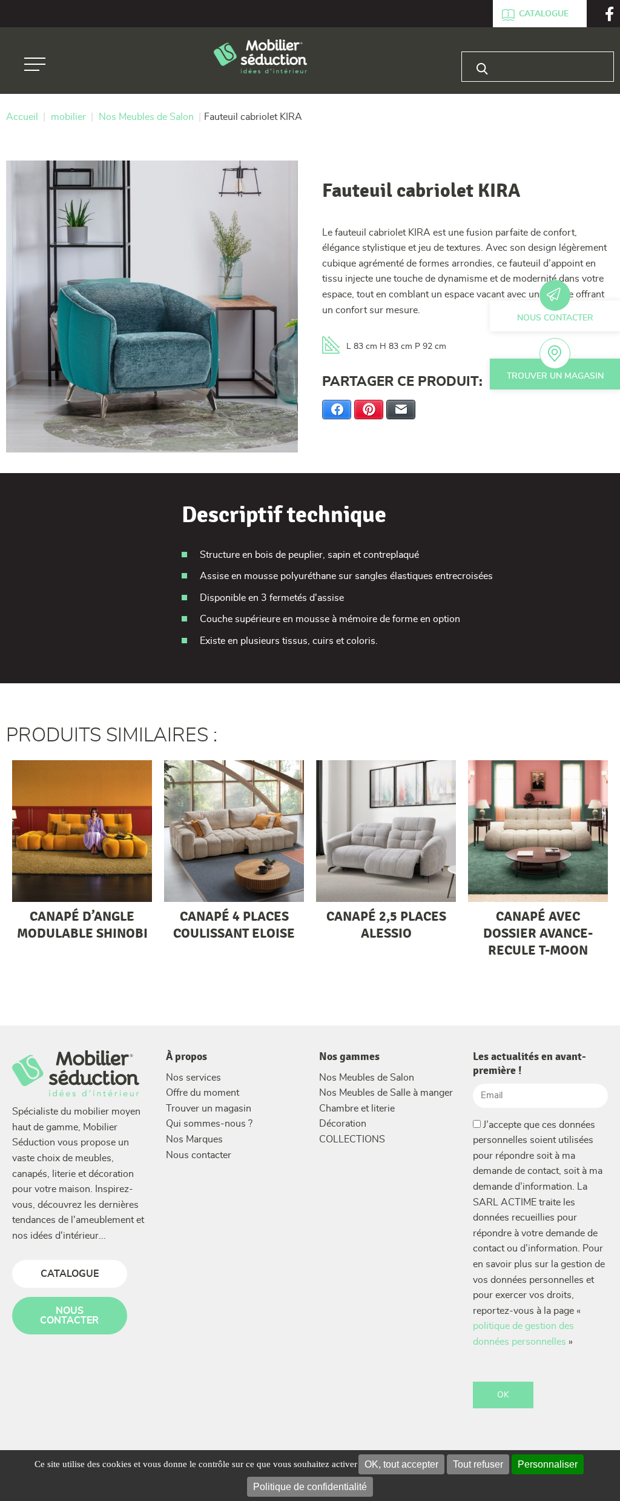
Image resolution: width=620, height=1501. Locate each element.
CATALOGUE (70, 1274)
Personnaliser (548, 1464)
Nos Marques (194, 1139)
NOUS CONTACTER (69, 1315)
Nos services (193, 1077)
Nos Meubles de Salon (366, 1077)
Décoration (342, 1123)
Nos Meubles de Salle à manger (386, 1093)
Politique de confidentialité (310, 1487)
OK (503, 1395)
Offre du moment (202, 1093)
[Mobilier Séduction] (261, 57)
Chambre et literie (357, 1108)
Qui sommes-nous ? (209, 1123)
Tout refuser (478, 1464)
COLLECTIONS (352, 1139)
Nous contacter (555, 318)
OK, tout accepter (401, 1464)
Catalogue (544, 14)
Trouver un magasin (555, 376)
